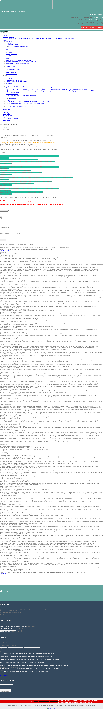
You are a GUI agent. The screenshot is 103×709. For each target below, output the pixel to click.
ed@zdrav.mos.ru (97, 14)
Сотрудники (9, 52)
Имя (1, 218)
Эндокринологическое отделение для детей (18, 63)
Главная (5, 35)
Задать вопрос (12, 98)
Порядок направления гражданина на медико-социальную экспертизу (25, 103)
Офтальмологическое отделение (14, 66)
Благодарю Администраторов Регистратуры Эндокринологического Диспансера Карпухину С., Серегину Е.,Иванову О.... (30, 668)
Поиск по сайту (7, 120)
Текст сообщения (5, 227)
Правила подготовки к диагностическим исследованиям (21, 95)
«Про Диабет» (6, 114)
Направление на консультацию (8, 630)
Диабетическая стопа (11, 74)
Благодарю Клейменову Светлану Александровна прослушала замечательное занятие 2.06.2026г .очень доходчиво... (29, 659)
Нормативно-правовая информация (16, 105)
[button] (3, 33)
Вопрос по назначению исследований (9, 625)
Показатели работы (13, 44)
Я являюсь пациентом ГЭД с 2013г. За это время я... (13, 650)
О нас (4, 40)
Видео (7, 49)
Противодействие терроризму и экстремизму (18, 81)
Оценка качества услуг (12, 94)
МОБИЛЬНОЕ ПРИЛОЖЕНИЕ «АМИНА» (16, 77)
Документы (9, 41)
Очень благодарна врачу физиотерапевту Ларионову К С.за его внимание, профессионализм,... (24, 671)
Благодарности (10, 48)
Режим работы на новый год (7, 628)
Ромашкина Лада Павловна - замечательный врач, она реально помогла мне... (20, 647)
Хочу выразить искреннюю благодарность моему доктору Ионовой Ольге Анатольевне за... (23, 662)
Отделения (6, 58)
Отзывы (8, 100)
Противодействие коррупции (14, 80)
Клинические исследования (10, 118)
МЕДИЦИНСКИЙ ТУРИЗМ (9, 117)
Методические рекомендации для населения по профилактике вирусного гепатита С (29, 88)
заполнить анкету (95, 596)
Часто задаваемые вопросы (13, 97)
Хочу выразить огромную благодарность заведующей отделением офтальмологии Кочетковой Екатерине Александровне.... (31, 644)
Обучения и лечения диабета (14, 64)
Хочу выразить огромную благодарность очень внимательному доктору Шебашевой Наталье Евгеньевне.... (27, 653)
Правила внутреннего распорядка (15, 86)
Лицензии (11, 43)
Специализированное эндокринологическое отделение (21, 61)
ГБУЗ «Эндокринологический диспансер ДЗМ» (46, 701)
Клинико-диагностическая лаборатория (16, 71)
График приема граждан (12, 92)
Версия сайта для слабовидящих (93, 27)
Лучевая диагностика (11, 68)
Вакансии (8, 55)
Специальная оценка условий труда (18, 46)
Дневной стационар (11, 72)
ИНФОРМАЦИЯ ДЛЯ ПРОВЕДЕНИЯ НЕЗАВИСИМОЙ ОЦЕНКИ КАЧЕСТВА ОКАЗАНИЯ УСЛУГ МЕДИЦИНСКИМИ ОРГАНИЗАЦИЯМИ (40, 38)
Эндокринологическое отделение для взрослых (19, 60)
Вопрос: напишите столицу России (10, 233)
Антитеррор (9, 83)
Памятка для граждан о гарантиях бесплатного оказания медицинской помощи (27, 101)
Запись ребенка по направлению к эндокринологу (13, 626)
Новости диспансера (11, 54)
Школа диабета (7, 111)
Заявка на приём (7, 108)
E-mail (1, 223)
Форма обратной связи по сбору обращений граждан (20, 106)
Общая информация (8, 37)
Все (8, 250)
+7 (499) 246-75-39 (92, 19)
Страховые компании (11, 57)
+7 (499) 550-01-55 (98, 17)
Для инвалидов (10, 84)
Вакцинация (9, 78)
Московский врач (7, 115)
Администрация (10, 51)
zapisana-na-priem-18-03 (6, 631)
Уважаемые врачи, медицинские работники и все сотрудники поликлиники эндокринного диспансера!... (26, 656)
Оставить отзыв (4, 675)
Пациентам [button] (6, 75)
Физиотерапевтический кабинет (14, 69)
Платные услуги (7, 109)
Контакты (5, 112)
